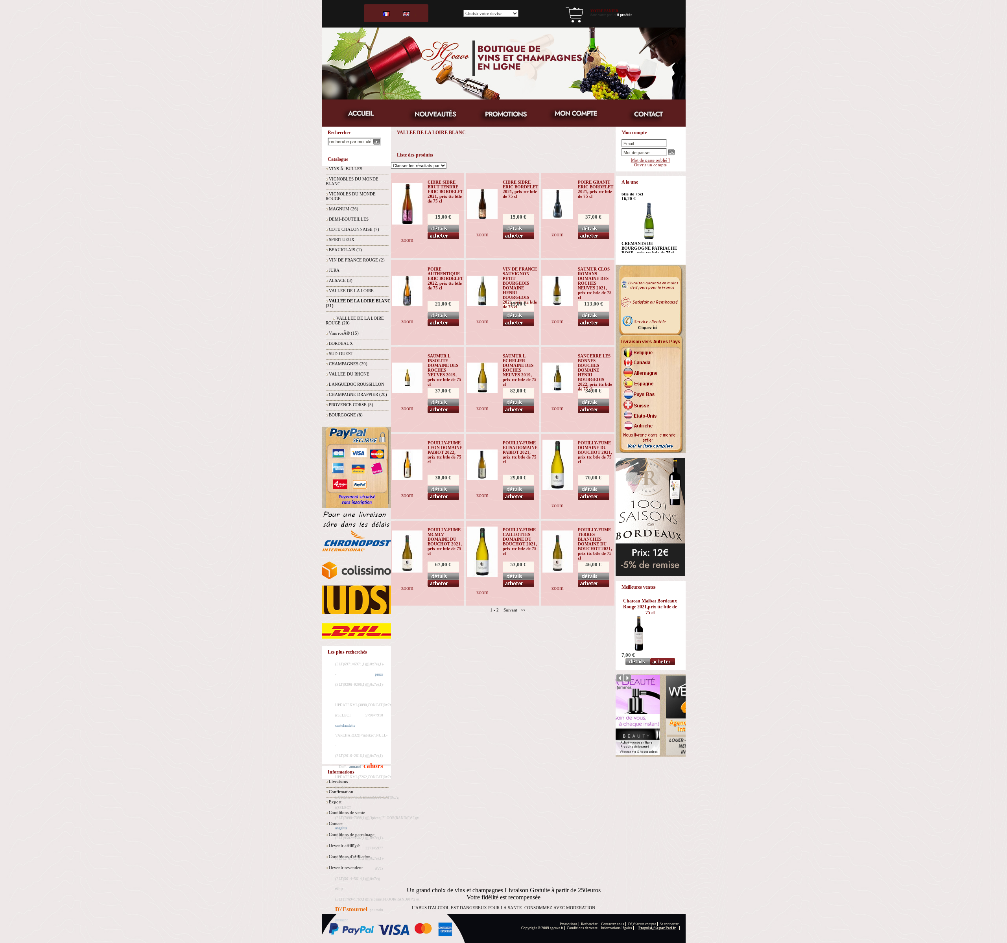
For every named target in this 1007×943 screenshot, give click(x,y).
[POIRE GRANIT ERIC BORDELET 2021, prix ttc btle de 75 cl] (557, 217)
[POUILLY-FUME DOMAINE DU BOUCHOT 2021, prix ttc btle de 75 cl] (557, 488)
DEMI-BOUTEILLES (349, 219)
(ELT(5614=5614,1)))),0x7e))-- (358, 879)
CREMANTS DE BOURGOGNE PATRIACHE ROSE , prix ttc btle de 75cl (649, 201)
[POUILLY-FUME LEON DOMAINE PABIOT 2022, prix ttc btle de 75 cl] (407, 478)
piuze (379, 674)
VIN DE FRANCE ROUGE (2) (357, 260)
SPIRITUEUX (341, 239)
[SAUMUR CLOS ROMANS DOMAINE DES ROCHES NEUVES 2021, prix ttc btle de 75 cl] (557, 304)
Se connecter (669, 924)
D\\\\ (343, 767)
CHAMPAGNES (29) (348, 363)
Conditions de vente (582, 928)
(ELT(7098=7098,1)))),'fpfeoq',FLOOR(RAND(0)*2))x (377, 818)
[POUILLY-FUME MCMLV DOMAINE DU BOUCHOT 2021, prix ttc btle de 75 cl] (407, 571)
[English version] (406, 13)
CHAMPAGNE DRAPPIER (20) (358, 394)
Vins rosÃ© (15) (344, 333)
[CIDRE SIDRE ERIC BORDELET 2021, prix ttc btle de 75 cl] (482, 217)
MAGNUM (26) (343, 208)
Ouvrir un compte (650, 164)
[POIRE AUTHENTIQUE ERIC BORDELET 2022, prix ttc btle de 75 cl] (407, 304)
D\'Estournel (351, 909)
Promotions (568, 924)
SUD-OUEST (341, 353)
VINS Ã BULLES (345, 168)
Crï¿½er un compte (642, 924)
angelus (341, 828)
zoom (407, 240)
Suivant (510, 610)
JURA (334, 270)
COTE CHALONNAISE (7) (354, 229)
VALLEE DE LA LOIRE (351, 290)
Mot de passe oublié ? (650, 160)
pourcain (376, 910)
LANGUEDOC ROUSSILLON (356, 384)
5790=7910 (374, 715)
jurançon (342, 920)
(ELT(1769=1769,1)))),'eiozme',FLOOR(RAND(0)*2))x (377, 899)
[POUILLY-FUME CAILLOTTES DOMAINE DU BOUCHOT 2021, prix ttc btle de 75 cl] (482, 575)
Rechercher (589, 924)
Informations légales (616, 928)
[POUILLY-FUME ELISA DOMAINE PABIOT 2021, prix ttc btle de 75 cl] (482, 478)
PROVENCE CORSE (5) (351, 404)
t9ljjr (339, 889)
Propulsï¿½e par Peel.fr (657, 928)
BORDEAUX (341, 343)
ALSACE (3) (340, 280)
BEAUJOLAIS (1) (345, 249)
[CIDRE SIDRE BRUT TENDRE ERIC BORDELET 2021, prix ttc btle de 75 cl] (407, 223)
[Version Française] (386, 13)
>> (523, 610)
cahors (373, 766)
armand (355, 766)
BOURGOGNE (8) (346, 415)
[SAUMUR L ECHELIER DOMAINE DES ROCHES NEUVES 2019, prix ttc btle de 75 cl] (482, 391)
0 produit (624, 15)
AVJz (379, 869)
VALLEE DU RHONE (349, 374)
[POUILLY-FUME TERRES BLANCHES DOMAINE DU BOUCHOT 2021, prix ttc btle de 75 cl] (557, 571)
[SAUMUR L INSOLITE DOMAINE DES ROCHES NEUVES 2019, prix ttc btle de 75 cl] (407, 391)
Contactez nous (612, 924)
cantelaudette (345, 725)
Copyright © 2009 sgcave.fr (542, 928)
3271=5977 (374, 848)
